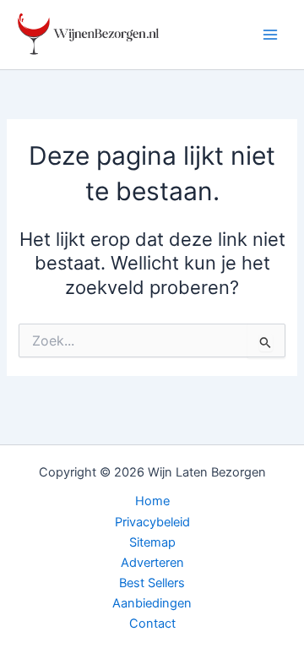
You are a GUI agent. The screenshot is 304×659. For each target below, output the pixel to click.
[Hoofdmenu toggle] (270, 35)
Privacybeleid (152, 522)
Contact (152, 623)
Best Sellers (152, 583)
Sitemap (152, 542)
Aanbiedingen (152, 603)
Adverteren (152, 562)
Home (152, 501)
